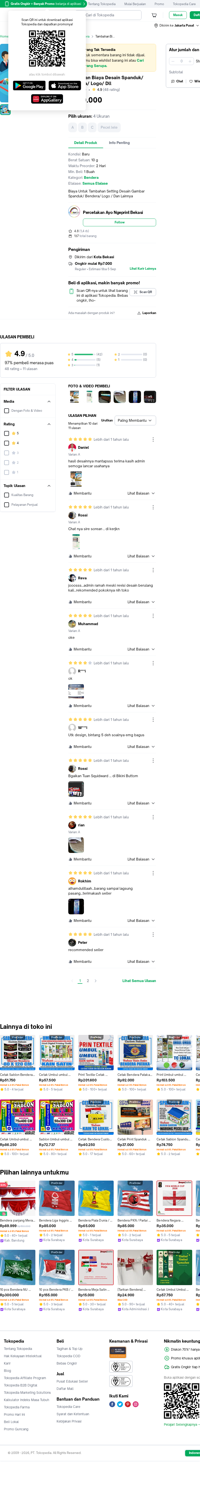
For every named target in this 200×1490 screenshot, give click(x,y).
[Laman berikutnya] (96, 981)
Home (4, 36)
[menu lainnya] (153, 439)
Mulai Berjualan (135, 4)
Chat (179, 81)
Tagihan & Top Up (69, 1349)
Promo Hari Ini (14, 1414)
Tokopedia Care (184, 4)
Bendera (83, 36)
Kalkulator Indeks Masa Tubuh (26, 1400)
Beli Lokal (11, 1422)
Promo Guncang (16, 1429)
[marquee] (112, 58)
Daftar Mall (65, 1389)
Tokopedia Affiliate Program (25, 1378)
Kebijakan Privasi (69, 1421)
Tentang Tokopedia (102, 4)
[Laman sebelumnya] (72, 981)
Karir (7, 1363)
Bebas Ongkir (67, 1363)
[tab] (85, 142)
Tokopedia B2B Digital (20, 1385)
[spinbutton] (181, 61)
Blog (7, 1371)
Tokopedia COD (68, 1356)
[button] (177, 25)
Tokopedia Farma (17, 1407)
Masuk (178, 15)
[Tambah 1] (190, 61)
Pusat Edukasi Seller (72, 1381)
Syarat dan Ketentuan (73, 1414)
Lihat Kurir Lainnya (143, 268)
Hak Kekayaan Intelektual (23, 1356)
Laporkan (149, 313)
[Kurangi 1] (173, 61)
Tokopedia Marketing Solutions (27, 1392)
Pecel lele (109, 127)
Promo (159, 4)
